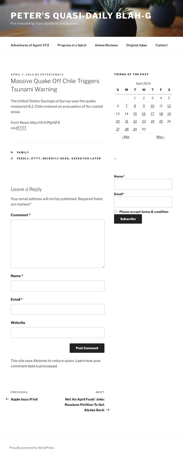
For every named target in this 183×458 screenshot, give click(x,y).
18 (161, 114)
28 (127, 129)
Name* (119, 176)
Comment (21, 215)
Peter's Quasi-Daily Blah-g (81, 16)
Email (17, 299)
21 (126, 121)
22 (135, 121)
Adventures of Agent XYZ (30, 45)
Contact (162, 45)
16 (144, 114)
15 (135, 114)
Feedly (23, 158)
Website (18, 323)
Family (23, 152)
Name (17, 276)
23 (144, 121)
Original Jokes (136, 45)
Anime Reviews (106, 45)
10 (152, 106)
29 (135, 129)
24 (152, 121)
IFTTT (21, 128)
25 (161, 121)
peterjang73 (52, 74)
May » (160, 137)
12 (169, 106)
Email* (119, 194)
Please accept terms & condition (143, 212)
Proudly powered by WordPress (31, 447)
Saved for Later (86, 158)
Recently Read (56, 158)
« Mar (126, 137)
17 (152, 114)
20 (118, 121)
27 (118, 129)
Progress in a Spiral (72, 45)
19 (169, 114)
